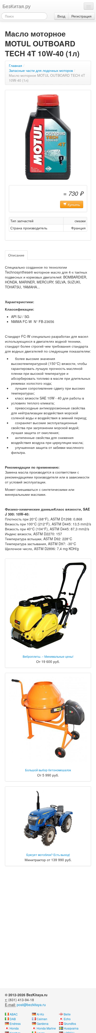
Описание (16, 255)
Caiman (42, 1019)
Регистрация (81, 16)
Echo (67, 1019)
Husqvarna (71, 1028)
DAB (13, 1019)
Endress (15, 1023)
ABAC (14, 1014)
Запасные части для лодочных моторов (41, 70)
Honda (14, 1028)
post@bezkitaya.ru (31, 1004)
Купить (73, 204)
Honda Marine (46, 1028)
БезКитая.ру (16, 6)
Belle (67, 1014)
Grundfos (70, 1023)
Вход (61, 16)
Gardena (42, 1023)
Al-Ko (40, 1014)
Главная (15, 65)
